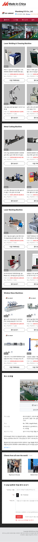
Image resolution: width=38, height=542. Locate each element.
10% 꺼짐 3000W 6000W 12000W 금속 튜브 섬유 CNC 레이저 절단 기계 (14, 155)
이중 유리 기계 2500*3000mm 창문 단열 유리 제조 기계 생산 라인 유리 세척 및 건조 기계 (14, 359)
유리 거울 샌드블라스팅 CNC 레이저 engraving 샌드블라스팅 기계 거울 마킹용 (14, 238)
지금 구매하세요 (14, 80)
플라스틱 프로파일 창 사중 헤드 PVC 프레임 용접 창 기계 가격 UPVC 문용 (13, 321)
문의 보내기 (14, 117)
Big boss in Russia (14, 475)
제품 (16, 20)
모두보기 (6, 447)
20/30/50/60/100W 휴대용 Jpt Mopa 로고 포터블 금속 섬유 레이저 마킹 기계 (14, 275)
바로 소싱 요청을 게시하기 (25, 520)
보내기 (19, 517)
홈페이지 (6, 20)
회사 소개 (25, 20)
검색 (33, 20)
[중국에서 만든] (14, 4)
